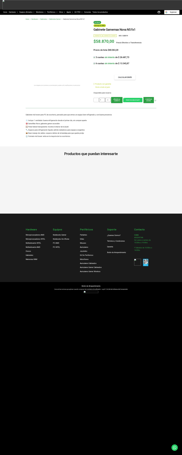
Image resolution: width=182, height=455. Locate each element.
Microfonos (84, 259)
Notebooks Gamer (59, 235)
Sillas (82, 239)
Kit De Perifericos (86, 255)
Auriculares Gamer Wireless (90, 271)
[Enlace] (159, 12)
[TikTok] (142, 255)
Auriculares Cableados (88, 263)
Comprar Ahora (148, 100)
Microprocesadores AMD (35, 235)
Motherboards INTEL (33, 243)
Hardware (34, 19)
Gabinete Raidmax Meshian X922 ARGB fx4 (64, 165)
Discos (28, 251)
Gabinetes (43, 19)
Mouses (83, 243)
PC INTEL (56, 247)
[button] (17, 12)
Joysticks (83, 251)
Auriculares (84, 247)
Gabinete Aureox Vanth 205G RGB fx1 (91, 165)
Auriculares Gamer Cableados (91, 267)
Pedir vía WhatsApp (133, 100)
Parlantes (83, 235)
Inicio (27, 19)
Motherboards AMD (33, 247)
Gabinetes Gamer (55, 19)
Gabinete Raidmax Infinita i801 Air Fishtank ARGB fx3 (117, 165)
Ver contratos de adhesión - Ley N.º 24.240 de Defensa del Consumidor (106, 289)
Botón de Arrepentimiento (91, 286)
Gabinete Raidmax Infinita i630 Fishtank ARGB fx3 (38, 165)
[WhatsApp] (146, 255)
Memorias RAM (31, 259)
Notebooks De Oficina (61, 239)
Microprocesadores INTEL (35, 239)
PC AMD (56, 243)
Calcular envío (125, 77)
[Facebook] (139, 255)
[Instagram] (135, 255)
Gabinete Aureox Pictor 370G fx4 (144, 165)
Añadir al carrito (116, 100)
